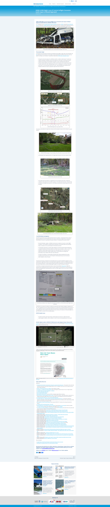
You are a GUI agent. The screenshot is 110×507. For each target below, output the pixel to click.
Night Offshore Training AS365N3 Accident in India (45, 395)
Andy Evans (61, 407)
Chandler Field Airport (46, 25)
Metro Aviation (60, 406)
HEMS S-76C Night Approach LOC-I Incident (44, 388)
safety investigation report (64, 55)
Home (50, 3)
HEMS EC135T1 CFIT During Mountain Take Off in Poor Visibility (56, 421)
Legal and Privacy (70, 505)
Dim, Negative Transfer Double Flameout (43, 402)
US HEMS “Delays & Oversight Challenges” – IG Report (45, 390)
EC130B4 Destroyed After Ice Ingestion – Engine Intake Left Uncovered (56, 414)
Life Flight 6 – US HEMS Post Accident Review (44, 389)
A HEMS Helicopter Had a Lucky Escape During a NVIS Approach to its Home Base (60, 433)
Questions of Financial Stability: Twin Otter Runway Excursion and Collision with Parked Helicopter (47, 482)
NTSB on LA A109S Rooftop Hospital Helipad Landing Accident (56, 423)
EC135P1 (39, 406)
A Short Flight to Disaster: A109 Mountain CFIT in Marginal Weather (56, 424)
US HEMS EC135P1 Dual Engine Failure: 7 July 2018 (45, 404)
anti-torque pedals (63, 405)
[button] (69, 1)
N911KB (42, 406)
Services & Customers (60, 3)
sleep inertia (64, 265)
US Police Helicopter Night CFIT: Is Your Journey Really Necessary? (47, 397)
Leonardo (45, 24)
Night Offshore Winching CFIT (42, 394)
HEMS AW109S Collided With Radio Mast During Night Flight (54, 416)
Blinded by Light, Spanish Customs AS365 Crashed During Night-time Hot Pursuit (58, 437)
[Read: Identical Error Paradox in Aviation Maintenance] (59, 472)
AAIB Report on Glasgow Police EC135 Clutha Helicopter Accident (47, 443)
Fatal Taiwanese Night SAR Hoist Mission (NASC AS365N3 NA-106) (57, 411)
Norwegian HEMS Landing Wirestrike (51, 415)
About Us (53, 3)
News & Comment (68, 3)
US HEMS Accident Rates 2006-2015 (42, 391)
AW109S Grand (49, 24)
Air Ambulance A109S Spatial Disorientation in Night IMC (55, 422)
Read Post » (45, 476)
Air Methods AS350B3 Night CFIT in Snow (52, 432)
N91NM (62, 24)
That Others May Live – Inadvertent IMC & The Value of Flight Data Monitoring (49, 398)
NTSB (59, 55)
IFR (36, 54)
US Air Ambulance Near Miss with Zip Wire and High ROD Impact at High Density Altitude (59, 425)
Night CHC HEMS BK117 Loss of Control (50, 438)
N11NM (37, 323)
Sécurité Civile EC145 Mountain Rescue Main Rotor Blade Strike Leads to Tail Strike (57, 429)
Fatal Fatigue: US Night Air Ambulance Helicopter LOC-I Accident (57, 419)
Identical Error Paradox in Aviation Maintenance (70, 467)
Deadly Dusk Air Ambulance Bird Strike (52, 420)
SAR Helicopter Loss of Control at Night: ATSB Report (53, 417)
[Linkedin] (71, 1)
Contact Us (74, 3)
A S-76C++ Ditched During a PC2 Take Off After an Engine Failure (70, 481)
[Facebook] (75, 1)
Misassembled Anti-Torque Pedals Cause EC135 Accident (46, 405)
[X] (74, 1)
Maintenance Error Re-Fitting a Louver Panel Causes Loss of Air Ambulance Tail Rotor (47, 468)
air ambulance (54, 24)
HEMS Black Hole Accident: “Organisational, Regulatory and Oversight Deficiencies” (50, 385)
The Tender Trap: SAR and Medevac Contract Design (45, 407)
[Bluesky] (72, 1)
